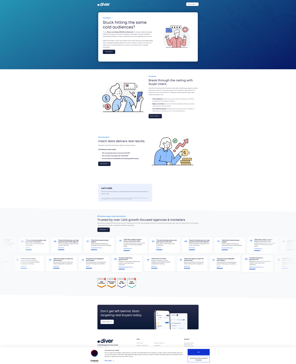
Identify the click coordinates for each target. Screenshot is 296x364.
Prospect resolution (159, 343)
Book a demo (192, 4)
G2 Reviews (103, 229)
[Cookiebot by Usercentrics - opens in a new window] (94, 361)
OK (199, 352)
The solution (109, 51)
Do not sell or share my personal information (198, 359)
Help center (140, 343)
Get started (104, 163)
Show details (108, 360)
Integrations (157, 345)
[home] (103, 4)
